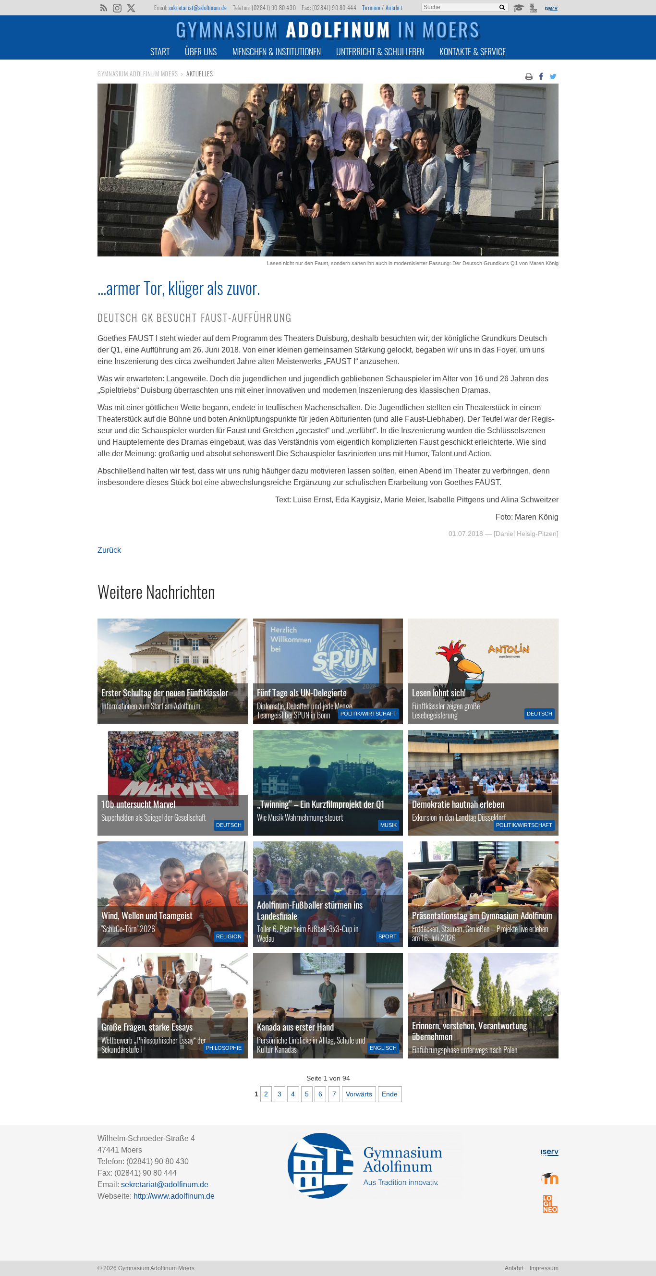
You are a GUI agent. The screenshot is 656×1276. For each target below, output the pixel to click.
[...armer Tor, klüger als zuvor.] (328, 254)
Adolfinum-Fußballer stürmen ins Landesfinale (310, 910)
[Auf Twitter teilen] (553, 76)
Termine (371, 7)
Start (160, 51)
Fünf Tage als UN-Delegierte (302, 692)
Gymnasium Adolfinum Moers (137, 73)
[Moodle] (518, 7)
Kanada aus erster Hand (295, 1026)
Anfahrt (394, 7)
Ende (390, 1094)
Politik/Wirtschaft (368, 714)
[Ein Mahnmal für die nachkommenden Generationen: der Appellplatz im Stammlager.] (483, 1005)
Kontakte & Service (472, 51)
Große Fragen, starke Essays (147, 1026)
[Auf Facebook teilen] (540, 76)
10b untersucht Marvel (138, 804)
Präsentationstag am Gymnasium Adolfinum (482, 915)
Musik (388, 825)
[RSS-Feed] (103, 7)
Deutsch (539, 714)
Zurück (109, 550)
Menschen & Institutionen (276, 51)
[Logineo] (534, 7)
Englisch (383, 1048)
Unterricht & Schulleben (380, 51)
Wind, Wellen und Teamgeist (147, 915)
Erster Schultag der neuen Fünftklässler (164, 692)
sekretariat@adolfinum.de (198, 7)
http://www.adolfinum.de (174, 1196)
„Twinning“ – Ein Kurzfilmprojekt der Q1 (321, 804)
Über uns (201, 51)
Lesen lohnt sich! (439, 692)
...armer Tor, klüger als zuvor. (178, 287)
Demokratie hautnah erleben (458, 804)
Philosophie (224, 1048)
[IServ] (551, 7)
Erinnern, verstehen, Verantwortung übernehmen (469, 1030)
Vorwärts (359, 1094)
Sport (387, 936)
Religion (229, 936)
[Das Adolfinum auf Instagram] (118, 8)
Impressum (544, 1268)
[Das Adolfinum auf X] (131, 8)
